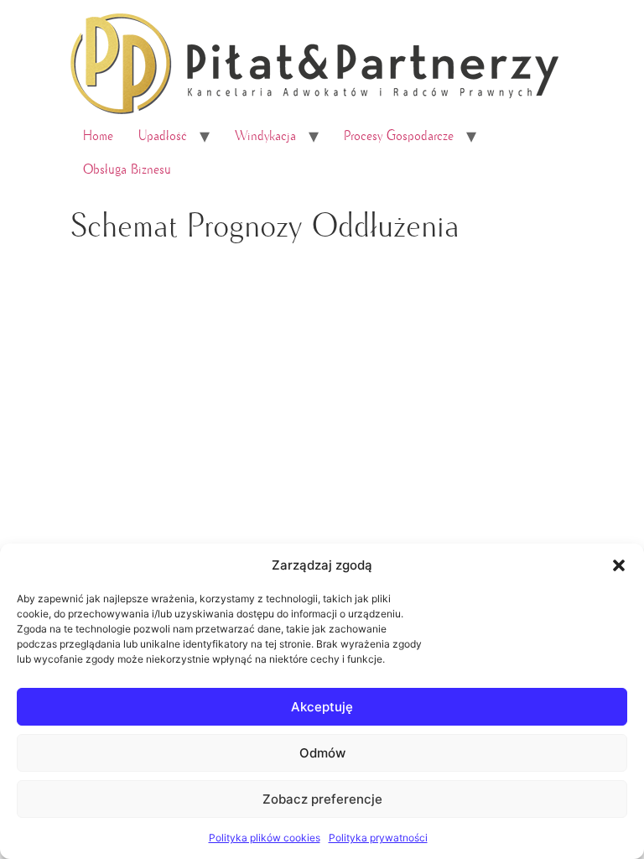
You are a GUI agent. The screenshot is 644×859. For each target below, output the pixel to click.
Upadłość (162, 136)
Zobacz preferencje (322, 799)
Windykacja (265, 136)
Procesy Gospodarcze (399, 136)
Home (98, 136)
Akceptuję (322, 707)
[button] (618, 565)
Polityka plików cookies (264, 837)
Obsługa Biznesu (127, 169)
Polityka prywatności (378, 837)
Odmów (322, 753)
